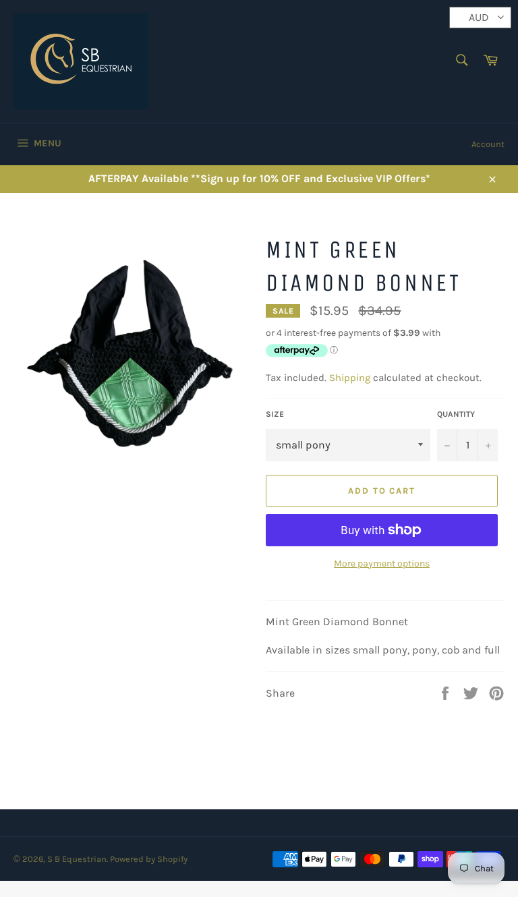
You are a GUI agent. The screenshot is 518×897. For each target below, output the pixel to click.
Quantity (456, 414)
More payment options (382, 563)
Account (488, 144)
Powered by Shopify (149, 859)
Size (275, 414)
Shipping (349, 378)
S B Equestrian (77, 859)
